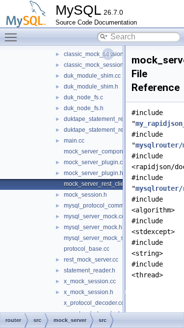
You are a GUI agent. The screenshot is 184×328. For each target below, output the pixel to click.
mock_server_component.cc (101, 151)
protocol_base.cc (86, 248)
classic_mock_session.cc (97, 54)
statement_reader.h (89, 270)
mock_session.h (85, 194)
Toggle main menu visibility (13, 37)
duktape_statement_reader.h (102, 129)
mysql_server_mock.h (93, 227)
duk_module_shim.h (91, 86)
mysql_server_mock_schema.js (106, 238)
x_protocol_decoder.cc (94, 302)
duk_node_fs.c (83, 97)
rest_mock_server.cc (91, 259)
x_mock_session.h (88, 292)
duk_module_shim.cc (92, 75)
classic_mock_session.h (96, 64)
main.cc (74, 140)
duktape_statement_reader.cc (103, 119)
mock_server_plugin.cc (95, 162)
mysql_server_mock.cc (94, 216)
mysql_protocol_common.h (100, 205)
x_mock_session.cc (90, 281)
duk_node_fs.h (84, 108)
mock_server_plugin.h (93, 173)
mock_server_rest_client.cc (100, 183)
